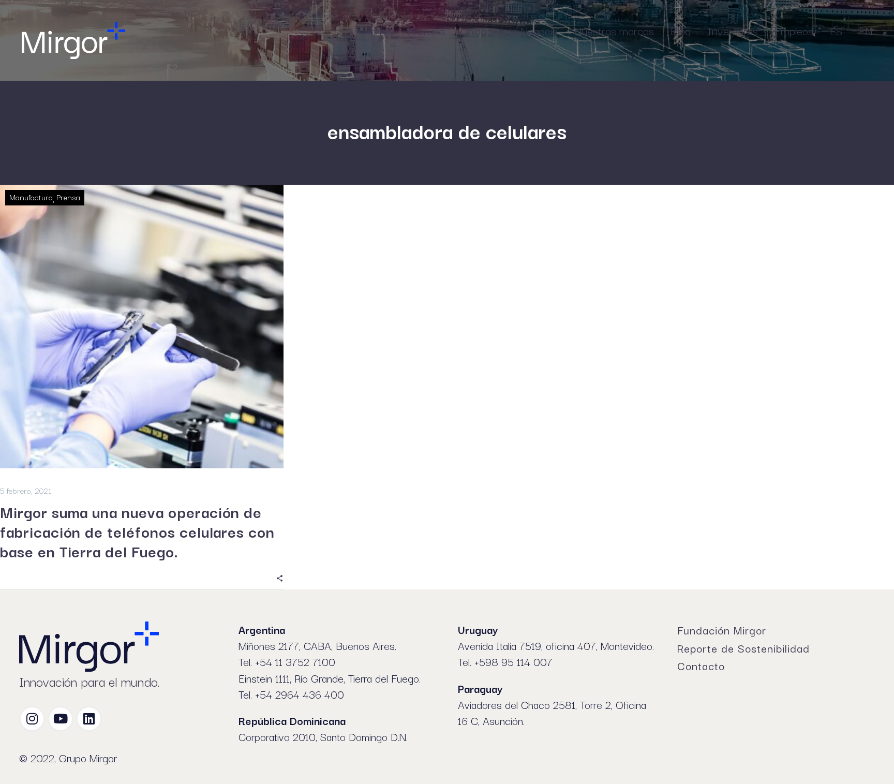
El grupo (425, 30)
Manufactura (31, 196)
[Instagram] (32, 719)
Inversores (732, 30)
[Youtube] (60, 719)
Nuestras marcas (614, 30)
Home (377, 30)
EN (865, 30)
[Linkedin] (89, 719)
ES (836, 30)
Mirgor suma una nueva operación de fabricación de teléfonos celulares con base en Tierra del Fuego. (137, 531)
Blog (681, 30)
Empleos (793, 30)
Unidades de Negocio (509, 30)
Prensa (68, 196)
